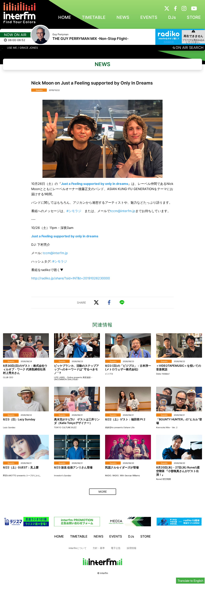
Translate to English (190, 580)
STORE (194, 17)
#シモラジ (73, 211)
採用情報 (131, 548)
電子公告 (116, 548)
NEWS (123, 17)
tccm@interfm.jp (122, 211)
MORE (102, 491)
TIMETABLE (94, 17)
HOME (64, 17)
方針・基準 (99, 548)
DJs (172, 17)
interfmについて (77, 548)
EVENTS (148, 17)
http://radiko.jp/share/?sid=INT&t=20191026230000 (70, 278)
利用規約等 (169, 41)
